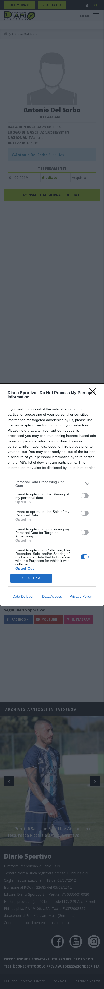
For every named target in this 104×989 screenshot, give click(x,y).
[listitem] (52, 483)
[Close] (94, 393)
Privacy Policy (81, 596)
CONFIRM (31, 578)
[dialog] (52, 494)
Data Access (52, 596)
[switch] (85, 495)
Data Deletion (23, 596)
